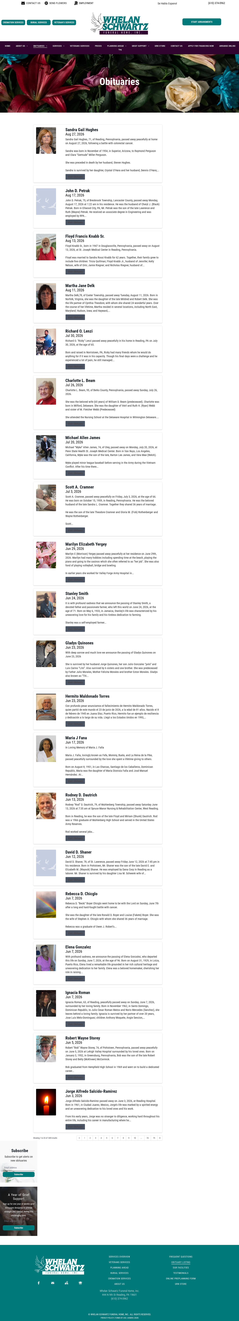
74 (148, 1138)
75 (154, 1138)
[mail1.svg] (52, 1283)
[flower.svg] (80, 1283)
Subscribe (18, 1174)
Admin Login (133, 1318)
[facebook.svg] (38, 1283)
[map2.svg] (66, 1283)
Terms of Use (120, 1318)
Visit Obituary (75, 176)
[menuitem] (7, 46)
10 (135, 1138)
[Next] (160, 1138)
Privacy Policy (107, 1318)
